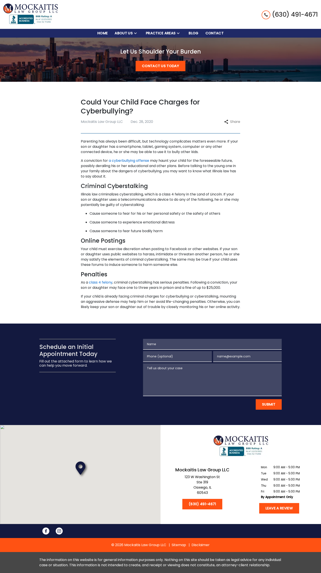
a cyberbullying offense (129, 160)
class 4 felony (100, 282)
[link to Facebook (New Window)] (45, 531)
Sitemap (179, 544)
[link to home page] (30, 14)
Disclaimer (201, 544)
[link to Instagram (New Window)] (59, 531)
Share (235, 121)
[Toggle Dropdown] (137, 33)
